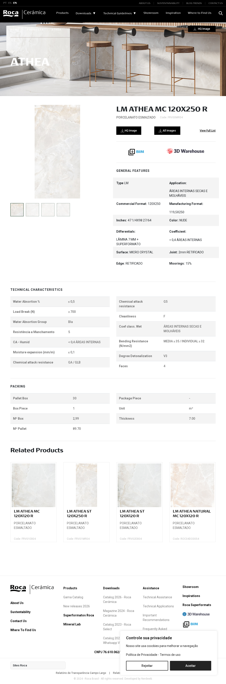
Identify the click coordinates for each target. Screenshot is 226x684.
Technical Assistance (157, 597)
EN (15, 3)
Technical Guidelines (117, 13)
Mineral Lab (72, 624)
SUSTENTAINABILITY (168, 3)
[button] (97, 152)
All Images (169, 130)
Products (62, 13)
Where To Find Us (23, 630)
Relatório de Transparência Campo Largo (81, 673)
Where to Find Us (199, 13)
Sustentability (20, 612)
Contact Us (18, 621)
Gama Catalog (73, 597)
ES (9, 3)
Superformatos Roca (78, 615)
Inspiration (173, 13)
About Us (17, 603)
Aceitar (190, 665)
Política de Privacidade (141, 654)
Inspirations (191, 596)
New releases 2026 (76, 606)
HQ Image (203, 28)
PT (5, 3)
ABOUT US (144, 3)
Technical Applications (158, 606)
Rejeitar (147, 665)
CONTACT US (216, 3)
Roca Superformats (197, 605)
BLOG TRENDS (194, 3)
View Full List (208, 130)
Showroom (150, 13)
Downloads (83, 13)
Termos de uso (170, 654)
